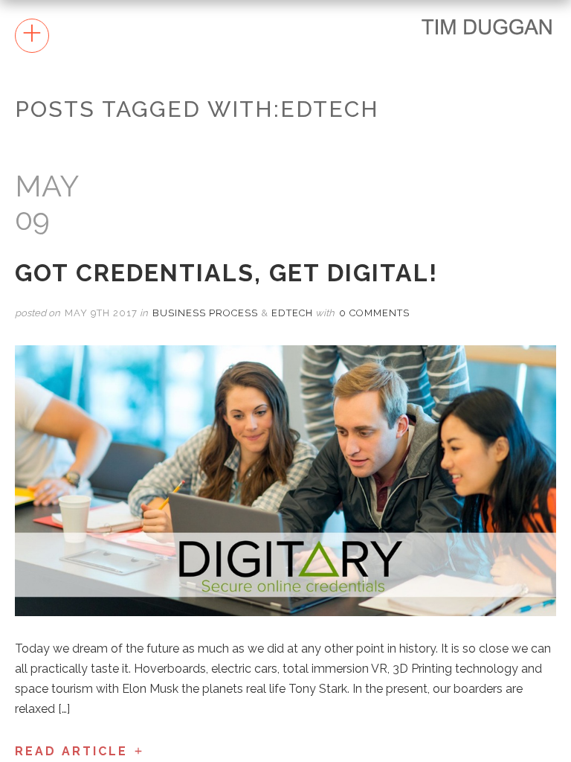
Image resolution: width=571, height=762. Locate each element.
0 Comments (374, 312)
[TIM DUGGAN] (487, 26)
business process (205, 312)
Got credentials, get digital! (226, 272)
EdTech (292, 312)
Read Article (71, 751)
